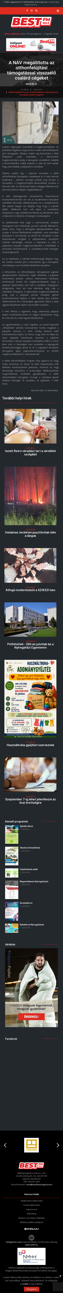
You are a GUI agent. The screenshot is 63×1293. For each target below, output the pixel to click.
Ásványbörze (26, 903)
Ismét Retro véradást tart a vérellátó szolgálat (30, 452)
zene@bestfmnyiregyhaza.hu (39, 1184)
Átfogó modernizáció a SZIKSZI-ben (30, 590)
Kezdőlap (25, 89)
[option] (31, 1145)
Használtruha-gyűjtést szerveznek (30, 745)
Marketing (31, 1213)
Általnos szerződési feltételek (31, 1218)
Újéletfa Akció (26, 826)
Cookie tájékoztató (31, 1205)
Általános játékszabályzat (31, 1222)
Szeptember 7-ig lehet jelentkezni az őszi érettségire (30, 801)
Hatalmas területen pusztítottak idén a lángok (30, 534)
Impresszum (31, 1209)
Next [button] (58, 1144)
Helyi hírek (37, 89)
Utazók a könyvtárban (30, 848)
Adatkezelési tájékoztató (32, 1200)
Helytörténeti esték (29, 869)
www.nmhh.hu (31, 1244)
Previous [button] (5, 1144)
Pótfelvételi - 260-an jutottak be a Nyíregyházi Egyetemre (30, 645)
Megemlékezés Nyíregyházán (34, 881)
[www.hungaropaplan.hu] (31, 987)
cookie (25, 1283)
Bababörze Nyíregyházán (32, 924)
